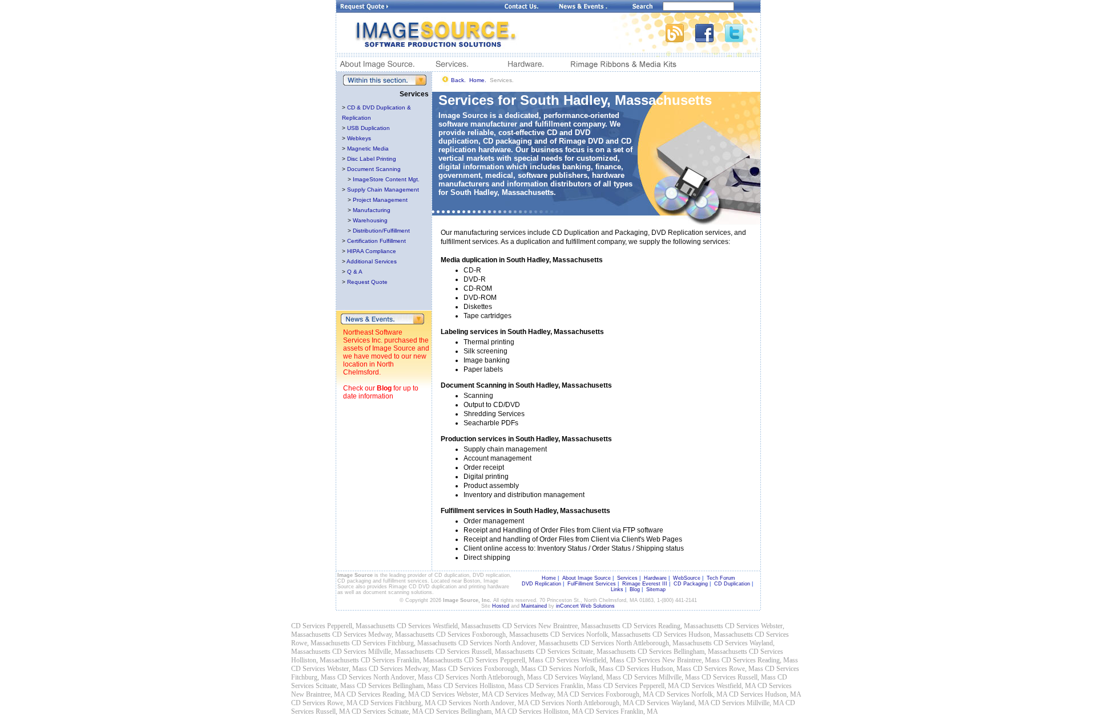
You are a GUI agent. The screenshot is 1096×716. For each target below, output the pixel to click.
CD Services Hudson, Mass (653, 669)
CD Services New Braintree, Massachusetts (561, 626)
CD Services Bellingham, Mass (399, 686)
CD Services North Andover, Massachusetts (518, 643)
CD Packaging (691, 584)
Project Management (380, 200)
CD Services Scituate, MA (387, 711)
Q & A (354, 271)
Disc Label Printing (371, 159)
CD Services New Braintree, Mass (673, 660)
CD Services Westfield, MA (718, 686)
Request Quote (367, 282)
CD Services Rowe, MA (324, 703)
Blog (384, 388)
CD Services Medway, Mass (407, 669)
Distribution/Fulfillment (381, 230)
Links (617, 589)
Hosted (500, 606)
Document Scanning (374, 169)
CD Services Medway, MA (531, 694)
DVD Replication (541, 584)
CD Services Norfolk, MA (691, 694)
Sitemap (656, 589)
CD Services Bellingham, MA (465, 711)
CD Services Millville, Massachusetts (383, 652)
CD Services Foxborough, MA (612, 694)
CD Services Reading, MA (382, 694)
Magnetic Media (368, 148)
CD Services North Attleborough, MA (582, 703)
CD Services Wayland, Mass (582, 677)
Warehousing (370, 220)
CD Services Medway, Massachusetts (383, 634)
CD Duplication (732, 584)
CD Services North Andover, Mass (385, 677)
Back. (458, 80)
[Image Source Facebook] (710, 39)
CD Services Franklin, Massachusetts (411, 660)
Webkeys (359, 138)
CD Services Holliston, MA (545, 711)
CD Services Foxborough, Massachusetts (492, 634)
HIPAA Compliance (371, 251)
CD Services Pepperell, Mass (503, 660)
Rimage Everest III (644, 584)
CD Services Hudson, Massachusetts (702, 634)
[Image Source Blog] (680, 39)
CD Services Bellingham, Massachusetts (692, 652)
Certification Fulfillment (376, 241)
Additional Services (371, 261)
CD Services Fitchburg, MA (397, 703)
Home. (477, 80)
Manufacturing (371, 210)
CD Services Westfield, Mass (584, 660)
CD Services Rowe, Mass (728, 669)
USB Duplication (368, 128)
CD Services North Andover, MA (483, 703)
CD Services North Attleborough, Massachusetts (646, 643)
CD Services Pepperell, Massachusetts (343, 626)
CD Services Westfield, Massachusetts (449, 626)
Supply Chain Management (383, 189)
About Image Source (586, 578)
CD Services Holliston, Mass (483, 686)
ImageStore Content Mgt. (386, 179)
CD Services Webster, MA (457, 694)
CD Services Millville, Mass (661, 677)
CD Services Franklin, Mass (563, 686)
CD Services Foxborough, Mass (492, 669)
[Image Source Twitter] (742, 39)
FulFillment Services (591, 584)
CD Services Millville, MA (747, 703)
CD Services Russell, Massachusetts (485, 652)
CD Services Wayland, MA (672, 703)
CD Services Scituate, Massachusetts (586, 652)
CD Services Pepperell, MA (641, 686)
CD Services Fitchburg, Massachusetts (404, 643)
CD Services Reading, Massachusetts (672, 626)
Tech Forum (721, 578)
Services (627, 578)
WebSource (686, 578)
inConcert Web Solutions (585, 606)
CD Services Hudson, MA (765, 694)
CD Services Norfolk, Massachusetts (600, 634)
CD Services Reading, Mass (760, 660)
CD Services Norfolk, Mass (576, 669)
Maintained (534, 606)
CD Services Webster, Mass (329, 669)
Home (549, 578)
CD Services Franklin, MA (621, 711)
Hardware (655, 578)
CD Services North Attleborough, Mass (488, 677)
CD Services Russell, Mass (739, 677)
